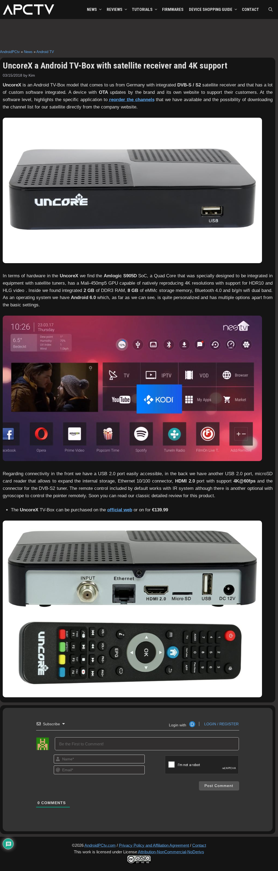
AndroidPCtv (10, 52)
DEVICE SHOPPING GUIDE (210, 9)
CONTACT (250, 9)
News (28, 52)
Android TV (45, 52)
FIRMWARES (173, 9)
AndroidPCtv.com (100, 845)
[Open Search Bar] (270, 9)
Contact (199, 845)
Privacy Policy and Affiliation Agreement (154, 845)
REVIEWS (114, 9)
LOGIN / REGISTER (221, 724)
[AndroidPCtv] (28, 9)
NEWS (92, 9)
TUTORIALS (142, 9)
